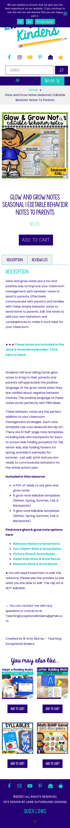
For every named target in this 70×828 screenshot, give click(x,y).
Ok (20, 21)
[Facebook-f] (9, 57)
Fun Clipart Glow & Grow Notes (37, 549)
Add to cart (36, 240)
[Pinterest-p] (40, 57)
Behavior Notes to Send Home (36, 544)
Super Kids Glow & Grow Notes (36, 559)
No (29, 21)
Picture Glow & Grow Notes (34, 554)
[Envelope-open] (50, 57)
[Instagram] (19, 57)
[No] (65, 14)
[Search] (61, 70)
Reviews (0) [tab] (40, 260)
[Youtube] (30, 57)
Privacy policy (45, 21)
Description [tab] (15, 260)
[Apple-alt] (60, 57)
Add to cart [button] (17, 709)
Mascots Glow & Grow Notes (35, 564)
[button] (17, 80)
